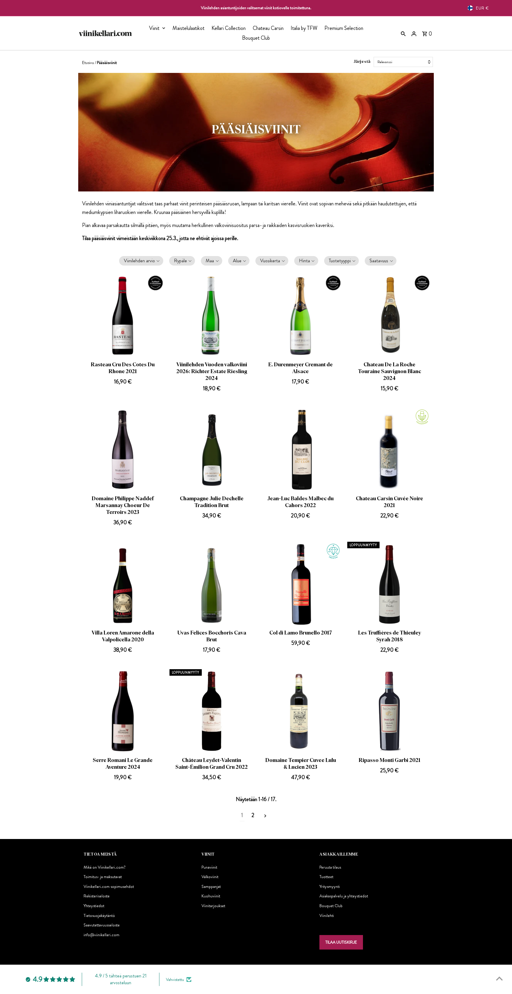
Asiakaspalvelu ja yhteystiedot (343, 896)
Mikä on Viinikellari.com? (105, 867)
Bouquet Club (256, 38)
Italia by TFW (304, 28)
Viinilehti (326, 915)
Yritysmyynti (329, 887)
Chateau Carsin (268, 28)
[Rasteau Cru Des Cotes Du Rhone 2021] (123, 316)
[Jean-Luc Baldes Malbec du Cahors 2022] (300, 449)
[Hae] (403, 33)
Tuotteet (326, 877)
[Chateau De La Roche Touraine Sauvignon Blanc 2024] (389, 316)
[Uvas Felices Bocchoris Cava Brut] (211, 584)
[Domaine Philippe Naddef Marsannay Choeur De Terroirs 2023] (123, 449)
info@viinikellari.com (101, 935)
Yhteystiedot (94, 906)
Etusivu (88, 62)
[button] (141, 262)
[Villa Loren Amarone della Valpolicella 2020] (123, 584)
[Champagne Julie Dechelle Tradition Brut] (211, 449)
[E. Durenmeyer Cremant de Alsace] (300, 316)
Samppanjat (211, 887)
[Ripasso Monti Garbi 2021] (389, 711)
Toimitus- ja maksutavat (103, 877)
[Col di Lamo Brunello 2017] (300, 584)
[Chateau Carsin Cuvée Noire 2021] (389, 449)
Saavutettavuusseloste (102, 925)
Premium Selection (343, 28)
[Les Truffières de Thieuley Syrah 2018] (389, 584)
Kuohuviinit (210, 896)
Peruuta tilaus (330, 867)
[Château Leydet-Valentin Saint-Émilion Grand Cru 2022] (211, 711)
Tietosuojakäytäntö (99, 915)
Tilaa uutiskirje (341, 942)
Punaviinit (209, 867)
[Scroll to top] (499, 978)
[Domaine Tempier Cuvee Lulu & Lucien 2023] (300, 711)
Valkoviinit (209, 877)
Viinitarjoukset (213, 906)
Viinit (154, 28)
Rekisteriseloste (97, 896)
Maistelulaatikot (188, 28)
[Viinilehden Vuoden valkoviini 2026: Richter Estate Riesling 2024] (211, 316)
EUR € (482, 8)
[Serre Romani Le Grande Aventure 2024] (123, 711)
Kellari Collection (229, 28)
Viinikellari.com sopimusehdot (109, 887)
